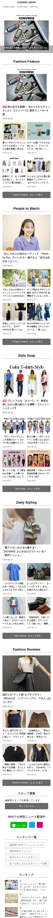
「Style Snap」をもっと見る (26, 489)
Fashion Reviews (26, 649)
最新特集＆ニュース (20, 851)
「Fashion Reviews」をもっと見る (26, 782)
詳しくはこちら (26, 806)
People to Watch (26, 208)
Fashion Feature (26, 61)
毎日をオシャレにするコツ (23, 857)
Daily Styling (26, 502)
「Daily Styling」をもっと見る (26, 636)
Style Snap (26, 355)
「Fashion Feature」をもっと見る (26, 195)
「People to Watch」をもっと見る (26, 342)
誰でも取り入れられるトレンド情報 (28, 863)
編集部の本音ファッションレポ (25, 845)
